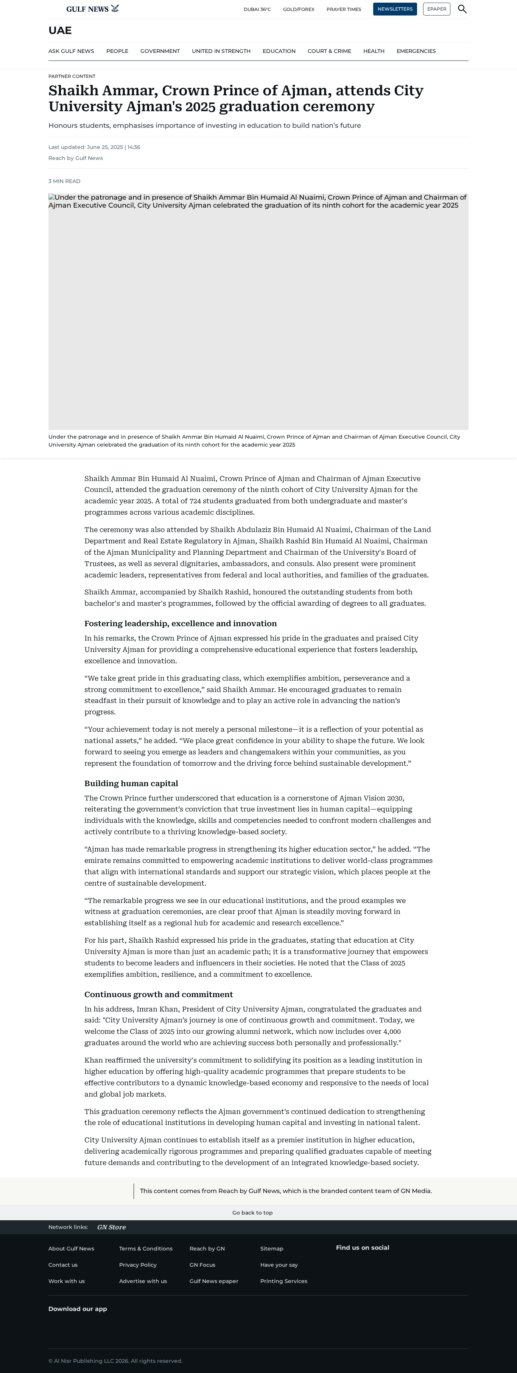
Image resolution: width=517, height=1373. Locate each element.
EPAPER (437, 9)
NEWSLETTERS (395, 9)
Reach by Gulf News (75, 158)
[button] (54, 9)
